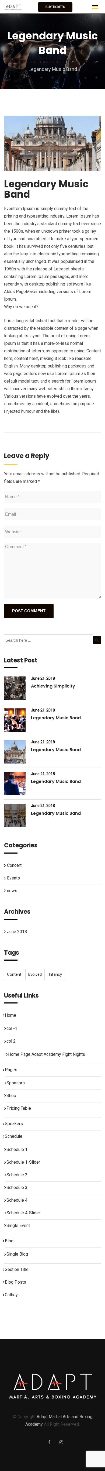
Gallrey (11, 1294)
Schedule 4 (16, 1200)
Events (13, 878)
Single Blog (17, 1254)
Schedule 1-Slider (23, 1162)
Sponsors (15, 1082)
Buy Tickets (55, 7)
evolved (35, 974)
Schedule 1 (16, 1149)
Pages (11, 1069)
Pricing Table (18, 1108)
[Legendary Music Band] (15, 720)
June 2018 (17, 931)
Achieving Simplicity (53, 686)
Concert (14, 865)
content (14, 974)
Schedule (13, 1136)
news (12, 890)
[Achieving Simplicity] (15, 688)
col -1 (11, 1028)
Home (10, 1015)
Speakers (14, 1123)
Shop (11, 1095)
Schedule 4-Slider (23, 1212)
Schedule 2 (16, 1174)
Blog (9, 1240)
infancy (55, 974)
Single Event (18, 1225)
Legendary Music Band (56, 718)
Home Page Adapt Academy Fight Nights (46, 1054)
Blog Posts (15, 1282)
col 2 (11, 1041)
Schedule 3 (16, 1187)
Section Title (17, 1269)
